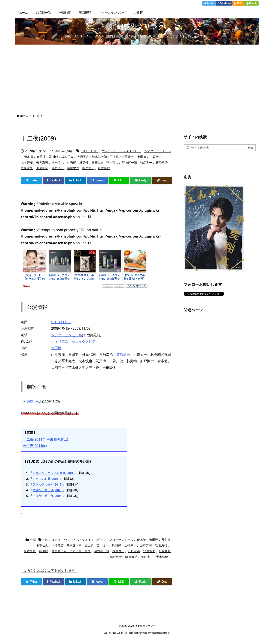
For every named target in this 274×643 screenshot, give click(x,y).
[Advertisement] (137, 77)
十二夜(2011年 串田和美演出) (45, 439)
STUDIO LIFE (89, 151)
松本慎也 (58, 162)
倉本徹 (28, 157)
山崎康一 (156, 157)
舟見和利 (42, 168)
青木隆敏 (104, 168)
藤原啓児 (73, 168)
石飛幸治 (162, 162)
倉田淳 (41, 157)
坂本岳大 (67, 157)
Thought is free (160, 632)
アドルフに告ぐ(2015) (48, 484)
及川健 (53, 157)
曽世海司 (42, 162)
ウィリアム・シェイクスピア (121, 151)
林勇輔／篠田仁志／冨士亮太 (98, 162)
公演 (39, 116)
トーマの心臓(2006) (46, 479)
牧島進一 (146, 162)
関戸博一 (88, 168)
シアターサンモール (157, 151)
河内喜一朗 (129, 162)
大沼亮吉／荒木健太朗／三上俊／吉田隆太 (105, 157)
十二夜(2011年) (35, 445)
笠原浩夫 (27, 168)
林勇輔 (71, 162)
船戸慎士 (58, 168)
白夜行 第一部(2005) (48, 490)
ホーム (24, 116)
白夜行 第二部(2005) (48, 496)
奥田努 (141, 157)
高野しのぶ (34, 401)
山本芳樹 (27, 162)
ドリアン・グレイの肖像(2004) (53, 473)
